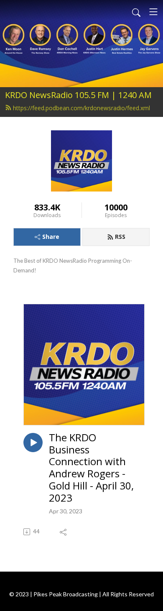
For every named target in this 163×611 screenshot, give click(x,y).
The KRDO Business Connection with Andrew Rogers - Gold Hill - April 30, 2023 (91, 468)
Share (50, 237)
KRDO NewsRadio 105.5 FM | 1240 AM (78, 95)
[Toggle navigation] (153, 12)
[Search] (136, 11)
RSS (120, 237)
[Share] (64, 531)
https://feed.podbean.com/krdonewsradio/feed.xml (81, 108)
